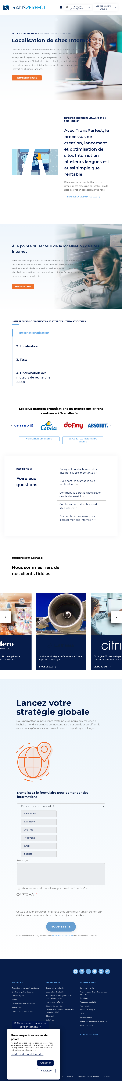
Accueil (16, 33)
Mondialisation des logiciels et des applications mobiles (59, 997)
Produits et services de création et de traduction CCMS (60, 1011)
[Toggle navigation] (61, 7)
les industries (88, 982)
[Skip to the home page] (30, 7)
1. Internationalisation (32, 333)
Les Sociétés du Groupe (103, 7)
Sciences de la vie (87, 988)
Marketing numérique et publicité (93, 1021)
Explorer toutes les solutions (22, 1011)
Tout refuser (46, 1070)
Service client (17, 1007)
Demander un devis (27, 78)
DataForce (50, 1020)
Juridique (84, 998)
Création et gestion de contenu (24, 992)
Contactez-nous (89, 1034)
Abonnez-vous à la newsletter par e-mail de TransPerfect (55, 888)
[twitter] (82, 971)
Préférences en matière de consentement (30, 1025)
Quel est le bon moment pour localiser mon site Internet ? (77, 518)
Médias (14, 1000)
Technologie (30, 33)
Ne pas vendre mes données (88, 1077)
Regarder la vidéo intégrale (81, 197)
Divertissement (86, 1018)
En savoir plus (23, 286)
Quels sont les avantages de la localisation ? (77, 483)
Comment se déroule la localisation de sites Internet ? (80, 494)
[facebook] (75, 971)
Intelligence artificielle (54, 1002)
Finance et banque (87, 1010)
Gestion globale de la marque (23, 1004)
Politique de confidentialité (27, 1054)
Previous (11, 424)
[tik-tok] (107, 971)
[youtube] (88, 971)
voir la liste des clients (39, 439)
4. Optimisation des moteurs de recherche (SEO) (33, 377)
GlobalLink (50, 1016)
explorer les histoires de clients (83, 440)
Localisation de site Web (55, 992)
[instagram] (94, 971)
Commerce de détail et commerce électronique (93, 993)
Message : (23, 860)
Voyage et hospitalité (88, 1002)
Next (110, 424)
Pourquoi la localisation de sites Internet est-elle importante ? (78, 471)
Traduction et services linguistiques (25, 988)
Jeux (82, 1014)
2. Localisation (27, 346)
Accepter (45, 1062)
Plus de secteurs (86, 1025)
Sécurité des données (54, 1006)
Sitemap (107, 1077)
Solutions (17, 982)
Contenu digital (18, 996)
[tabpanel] (61, 57)
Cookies (70, 1077)
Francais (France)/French (77, 7)
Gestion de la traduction (55, 988)
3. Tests (21, 359)
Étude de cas (46, 667)
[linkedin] (101, 971)
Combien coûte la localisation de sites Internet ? (79, 506)
